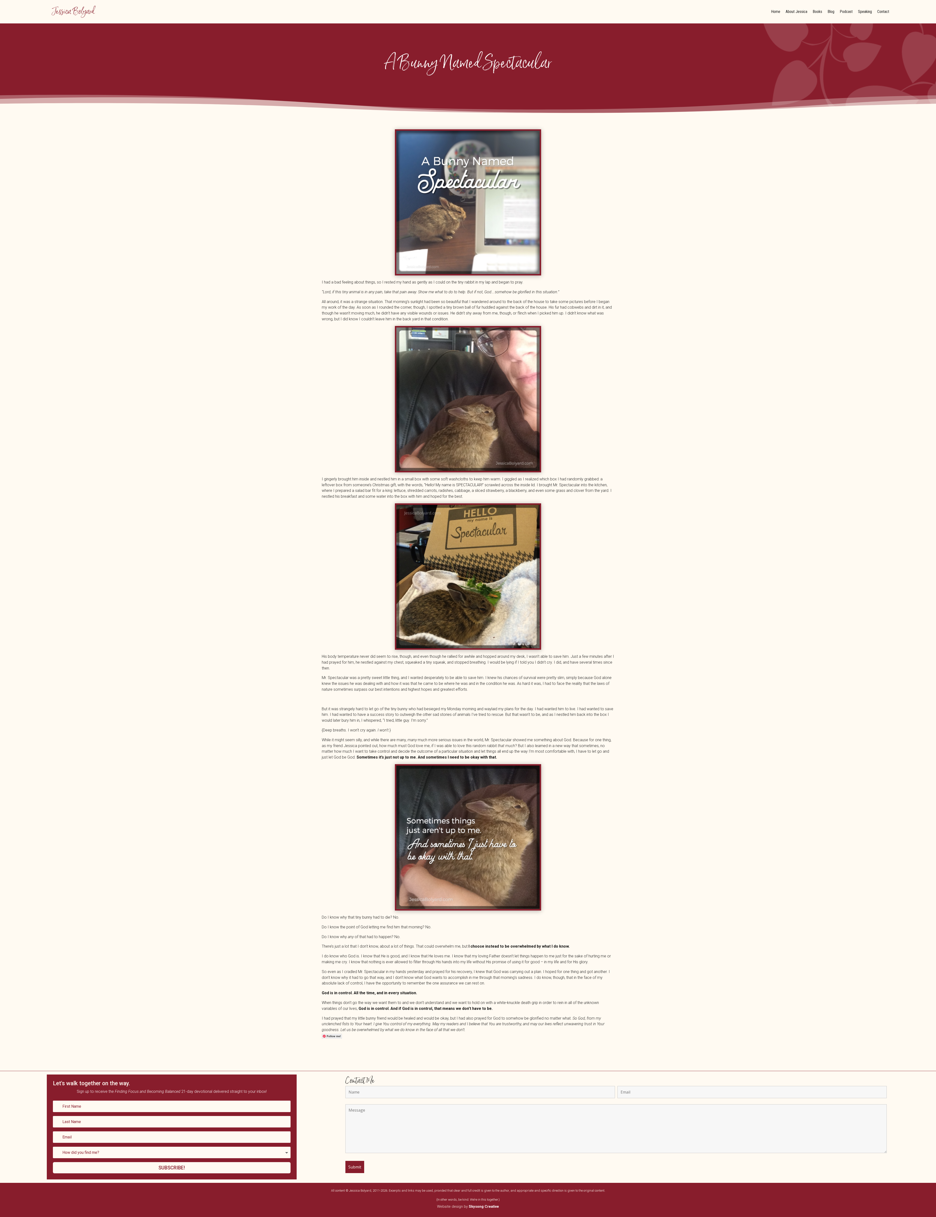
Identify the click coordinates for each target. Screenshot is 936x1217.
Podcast (846, 11)
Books (817, 11)
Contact (883, 11)
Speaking (865, 11)
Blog (831, 11)
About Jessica (796, 11)
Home (775, 11)
